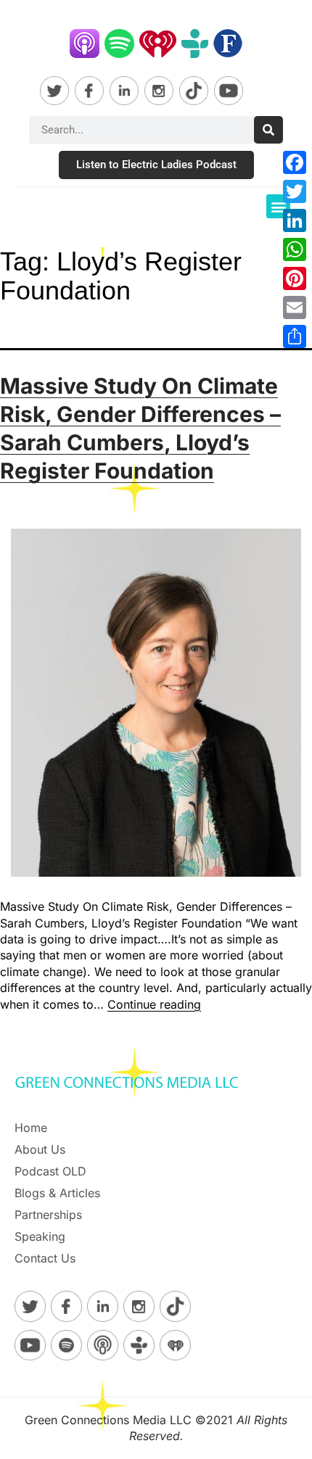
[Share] (294, 336)
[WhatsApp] (294, 249)
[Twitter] (294, 191)
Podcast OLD (50, 1171)
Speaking (40, 1236)
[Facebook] (294, 162)
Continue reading (154, 1004)
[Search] (268, 130)
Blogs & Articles (57, 1193)
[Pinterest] (294, 278)
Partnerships (48, 1214)
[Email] (294, 307)
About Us (40, 1149)
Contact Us (45, 1258)
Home (31, 1127)
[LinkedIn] (294, 220)
